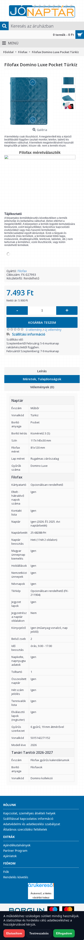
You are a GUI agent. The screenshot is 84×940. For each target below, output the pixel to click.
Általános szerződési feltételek (25, 829)
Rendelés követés (15, 877)
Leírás (42, 371)
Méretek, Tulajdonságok (42, 379)
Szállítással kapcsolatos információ (28, 819)
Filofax (22, 271)
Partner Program (15, 851)
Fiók (6, 872)
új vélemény (53, 330)
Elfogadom (64, 933)
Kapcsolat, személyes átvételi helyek (29, 813)
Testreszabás (39, 933)
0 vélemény (34, 330)
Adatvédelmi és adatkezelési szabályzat (31, 824)
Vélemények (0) (42, 387)
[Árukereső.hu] (41, 887)
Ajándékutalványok (16, 845)
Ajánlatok (10, 856)
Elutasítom (14, 933)
